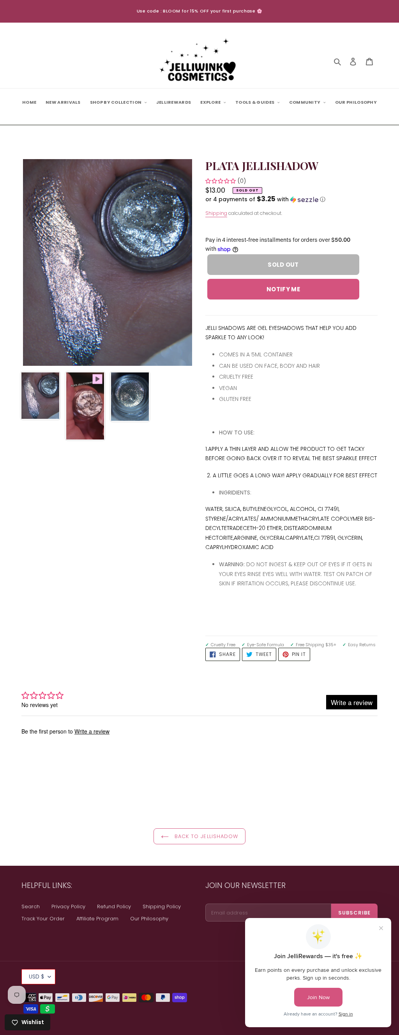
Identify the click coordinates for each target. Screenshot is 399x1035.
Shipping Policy (162, 906)
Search (30, 906)
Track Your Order (43, 918)
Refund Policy (114, 906)
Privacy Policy (68, 906)
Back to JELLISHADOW (205, 836)
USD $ (36, 976)
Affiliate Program (97, 918)
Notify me (283, 289)
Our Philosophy (149, 918)
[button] (265, 199)
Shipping (216, 213)
